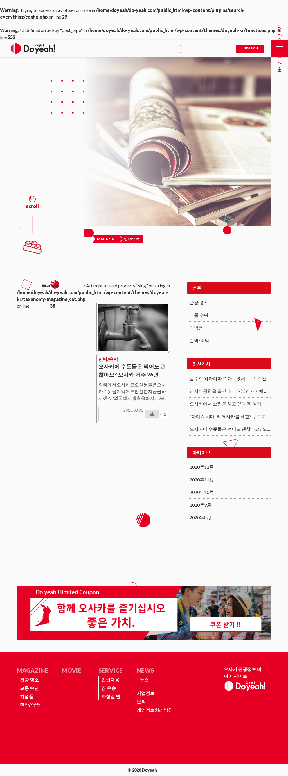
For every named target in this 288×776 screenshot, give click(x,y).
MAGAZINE (32, 670)
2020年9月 (200, 504)
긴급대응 (111, 679)
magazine (106, 239)
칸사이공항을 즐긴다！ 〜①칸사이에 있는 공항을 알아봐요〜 (230, 391)
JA (279, 27)
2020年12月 (202, 467)
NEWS (145, 670)
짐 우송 (109, 688)
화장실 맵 (111, 696)
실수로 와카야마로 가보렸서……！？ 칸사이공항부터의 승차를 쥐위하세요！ (230, 378)
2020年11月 (202, 479)
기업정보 (146, 693)
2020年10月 (202, 492)
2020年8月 (200, 517)
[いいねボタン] (152, 414)
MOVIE (71, 670)
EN (279, 69)
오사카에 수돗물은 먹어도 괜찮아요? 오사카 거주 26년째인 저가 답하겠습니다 (230, 429)
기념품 (196, 327)
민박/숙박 (199, 340)
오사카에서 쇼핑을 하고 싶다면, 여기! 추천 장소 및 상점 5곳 (230, 403)
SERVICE (110, 670)
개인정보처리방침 (155, 709)
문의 (141, 701)
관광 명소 (199, 302)
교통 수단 (199, 315)
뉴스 (144, 679)
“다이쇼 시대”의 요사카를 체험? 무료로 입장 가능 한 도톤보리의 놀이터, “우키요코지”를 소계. (230, 416)
